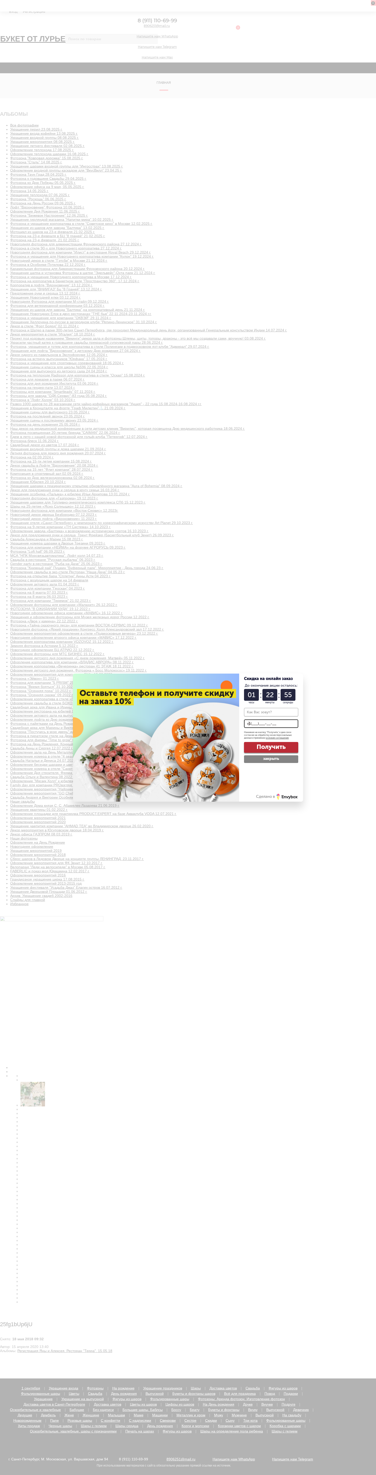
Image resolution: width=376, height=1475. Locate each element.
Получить (271, 746)
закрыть (271, 758)
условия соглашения (277, 738)
